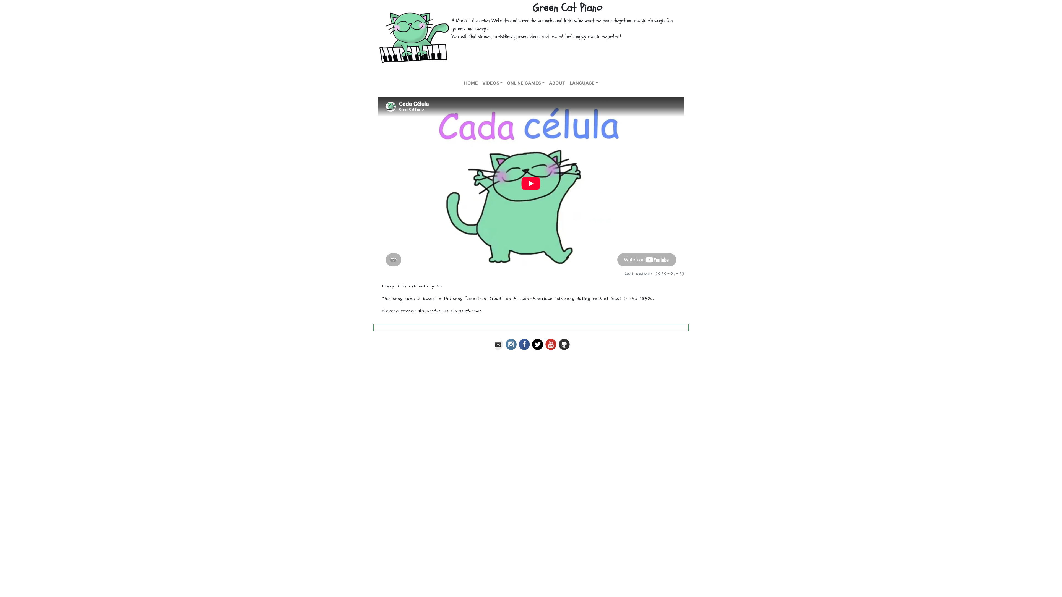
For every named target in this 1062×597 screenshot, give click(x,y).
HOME (471, 83)
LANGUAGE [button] (582, 83)
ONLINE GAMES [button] (524, 83)
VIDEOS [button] (490, 83)
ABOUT (557, 83)
